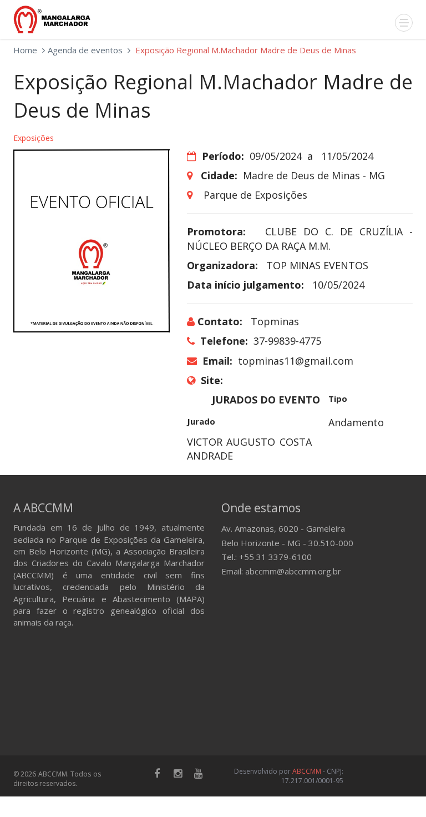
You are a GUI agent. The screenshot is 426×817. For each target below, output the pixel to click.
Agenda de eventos (85, 50)
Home (25, 50)
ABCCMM (306, 771)
